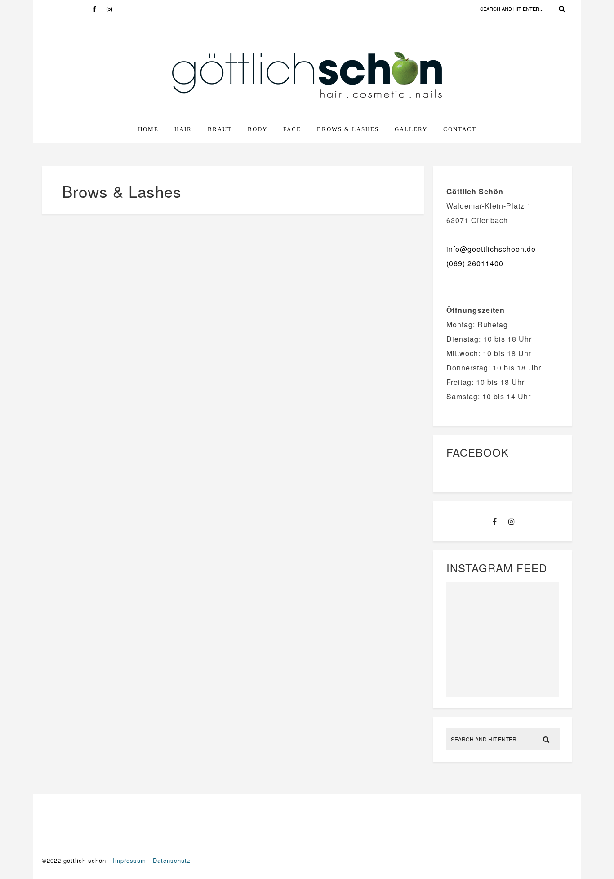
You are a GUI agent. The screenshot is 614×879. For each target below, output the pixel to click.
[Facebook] (99, 9)
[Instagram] (113, 9)
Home (148, 129)
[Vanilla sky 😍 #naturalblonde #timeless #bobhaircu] (473, 672)
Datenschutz (172, 860)
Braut (220, 129)
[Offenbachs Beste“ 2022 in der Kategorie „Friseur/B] (532, 602)
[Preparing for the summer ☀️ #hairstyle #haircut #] (473, 602)
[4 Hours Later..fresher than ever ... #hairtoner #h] (532, 672)
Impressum (129, 860)
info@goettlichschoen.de (491, 249)
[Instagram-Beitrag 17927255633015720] (532, 637)
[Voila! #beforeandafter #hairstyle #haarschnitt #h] (473, 637)
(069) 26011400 (474, 263)
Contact (459, 129)
